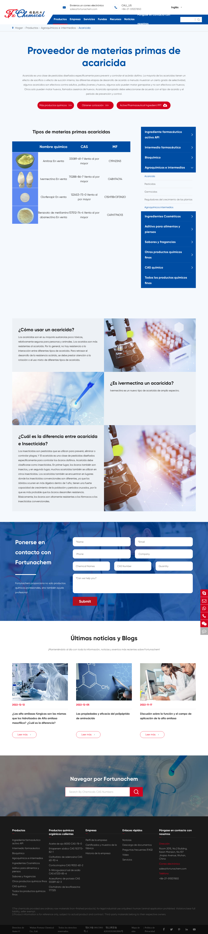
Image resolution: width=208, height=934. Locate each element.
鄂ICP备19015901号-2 (93, 929)
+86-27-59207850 (131, 9)
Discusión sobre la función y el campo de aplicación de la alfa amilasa (165, 716)
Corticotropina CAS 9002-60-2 (66, 865)
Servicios (89, 19)
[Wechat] (204, 623)
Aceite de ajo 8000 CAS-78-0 (65, 843)
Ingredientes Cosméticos (163, 216)
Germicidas (151, 191)
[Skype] (204, 593)
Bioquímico (153, 157)
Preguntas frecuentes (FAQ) (137, 849)
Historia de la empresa (98, 853)
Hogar (19, 27)
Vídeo (125, 854)
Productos (60, 19)
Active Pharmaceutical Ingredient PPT (141, 105)
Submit (85, 601)
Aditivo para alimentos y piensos (162, 229)
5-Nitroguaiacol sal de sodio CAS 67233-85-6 (64, 872)
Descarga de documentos (137, 844)
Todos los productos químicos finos (166, 280)
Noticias (129, 19)
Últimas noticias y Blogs (104, 638)
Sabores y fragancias (160, 242)
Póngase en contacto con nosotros (153, 19)
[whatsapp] (204, 608)
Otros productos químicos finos (163, 254)
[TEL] (204, 616)
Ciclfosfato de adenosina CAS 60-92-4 (65, 858)
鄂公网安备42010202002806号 (113, 929)
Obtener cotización (95, 105)
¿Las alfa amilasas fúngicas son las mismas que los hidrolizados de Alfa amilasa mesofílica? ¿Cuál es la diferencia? (39, 718)
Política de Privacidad (150, 929)
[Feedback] (204, 631)
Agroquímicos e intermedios (165, 167)
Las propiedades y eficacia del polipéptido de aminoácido (103, 716)
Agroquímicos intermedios (159, 207)
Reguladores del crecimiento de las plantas (168, 199)
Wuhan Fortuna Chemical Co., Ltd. (42, 929)
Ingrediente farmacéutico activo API (163, 134)
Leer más (24, 734)
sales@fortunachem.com (83, 9)
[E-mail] (204, 600)
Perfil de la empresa (96, 840)
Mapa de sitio (136, 929)
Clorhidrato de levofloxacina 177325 (64, 888)
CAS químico (154, 267)
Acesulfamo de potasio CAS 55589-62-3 (64, 880)
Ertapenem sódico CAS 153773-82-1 (66, 850)
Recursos (115, 19)
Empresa (75, 19)
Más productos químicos (55, 105)
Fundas (102, 19)
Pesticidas (150, 184)
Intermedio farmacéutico (163, 147)
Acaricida (150, 176)
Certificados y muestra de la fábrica (101, 846)
